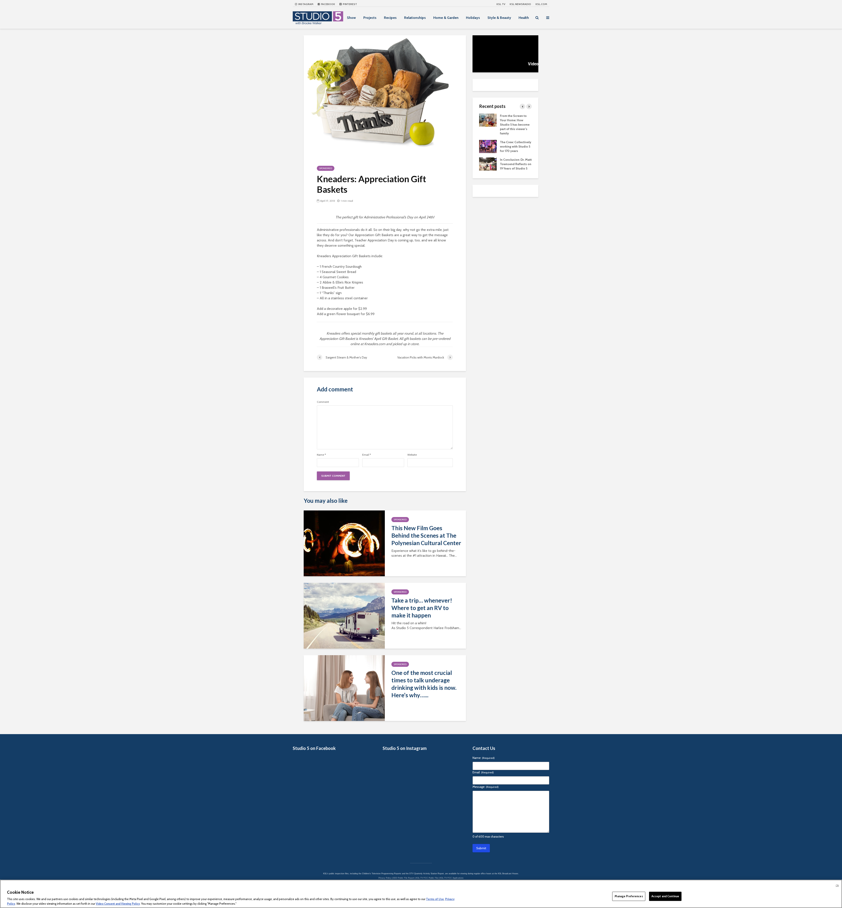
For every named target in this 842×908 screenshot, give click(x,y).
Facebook (327, 4)
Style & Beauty (499, 18)
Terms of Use (435, 899)
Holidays (473, 18)
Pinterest (349, 4)
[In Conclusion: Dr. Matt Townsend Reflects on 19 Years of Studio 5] (488, 164)
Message (486, 787)
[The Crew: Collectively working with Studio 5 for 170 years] (488, 146)
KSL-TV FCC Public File (427, 878)
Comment (323, 402)
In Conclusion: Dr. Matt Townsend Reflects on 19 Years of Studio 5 (516, 164)
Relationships (415, 18)
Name (321, 454)
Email (366, 454)
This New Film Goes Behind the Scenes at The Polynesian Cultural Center (426, 535)
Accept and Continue (665, 896)
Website (412, 454)
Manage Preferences (629, 896)
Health (524, 18)
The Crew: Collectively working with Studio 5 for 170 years (515, 146)
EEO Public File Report (403, 878)
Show (351, 18)
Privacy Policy (384, 878)
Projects (369, 18)
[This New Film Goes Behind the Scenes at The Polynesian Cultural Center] (344, 543)
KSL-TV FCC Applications (452, 878)
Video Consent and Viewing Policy (118, 903)
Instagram (305, 4)
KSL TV (500, 4)
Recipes (390, 18)
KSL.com (541, 4)
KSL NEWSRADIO (520, 4)
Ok (837, 885)
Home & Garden (445, 18)
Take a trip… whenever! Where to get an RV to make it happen (421, 608)
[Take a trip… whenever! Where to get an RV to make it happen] (344, 615)
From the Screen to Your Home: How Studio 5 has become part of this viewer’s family (515, 124)
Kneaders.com (374, 344)
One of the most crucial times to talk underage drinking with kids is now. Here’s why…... (424, 684)
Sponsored (325, 168)
